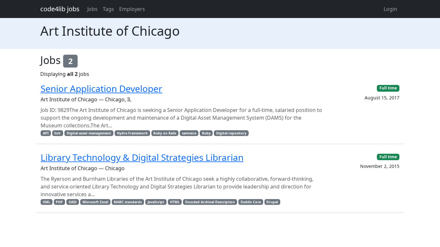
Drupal (272, 202)
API (46, 133)
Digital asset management (89, 133)
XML (46, 202)
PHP (59, 202)
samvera (189, 133)
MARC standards (128, 202)
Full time (388, 88)
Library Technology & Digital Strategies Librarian (142, 157)
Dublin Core (251, 202)
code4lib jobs (60, 9)
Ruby (206, 133)
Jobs (92, 9)
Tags (108, 9)
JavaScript (156, 202)
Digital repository (231, 133)
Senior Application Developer (101, 88)
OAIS (73, 202)
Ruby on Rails (164, 133)
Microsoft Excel (95, 202)
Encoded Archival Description (210, 202)
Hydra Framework (132, 133)
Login (390, 9)
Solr (57, 133)
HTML (175, 202)
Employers (132, 9)
